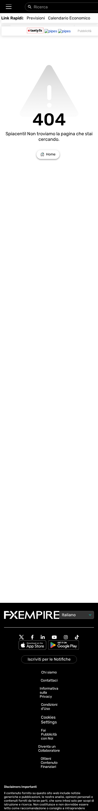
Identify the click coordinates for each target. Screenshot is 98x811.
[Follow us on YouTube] (54, 637)
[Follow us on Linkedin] (43, 637)
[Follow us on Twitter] (21, 637)
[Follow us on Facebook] (32, 637)
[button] (8, 6)
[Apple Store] (33, 645)
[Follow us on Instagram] (66, 637)
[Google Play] (63, 645)
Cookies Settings (49, 719)
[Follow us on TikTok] (77, 637)
